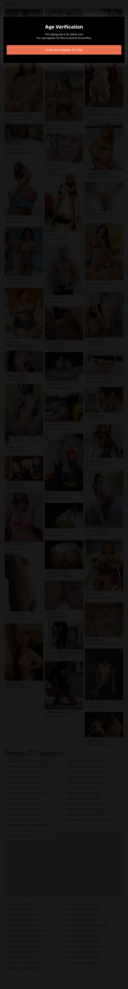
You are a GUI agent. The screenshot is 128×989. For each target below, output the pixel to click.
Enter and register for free (64, 50)
